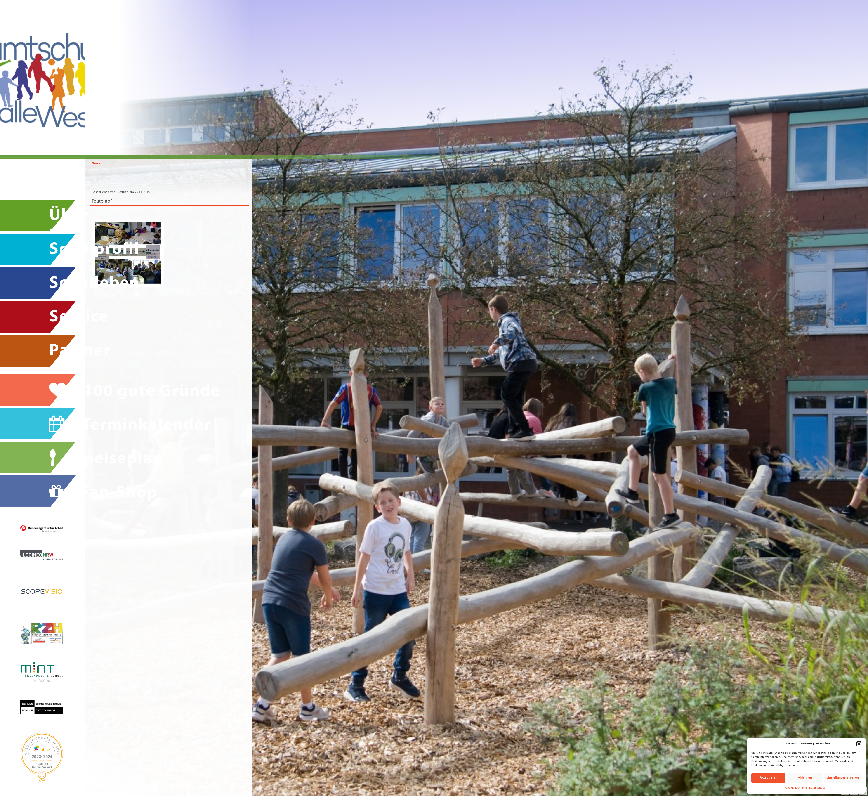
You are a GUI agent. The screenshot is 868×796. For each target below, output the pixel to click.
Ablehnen (805, 777)
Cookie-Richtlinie (796, 788)
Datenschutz (817, 788)
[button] (859, 744)
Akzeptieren (768, 777)
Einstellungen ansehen (843, 777)
